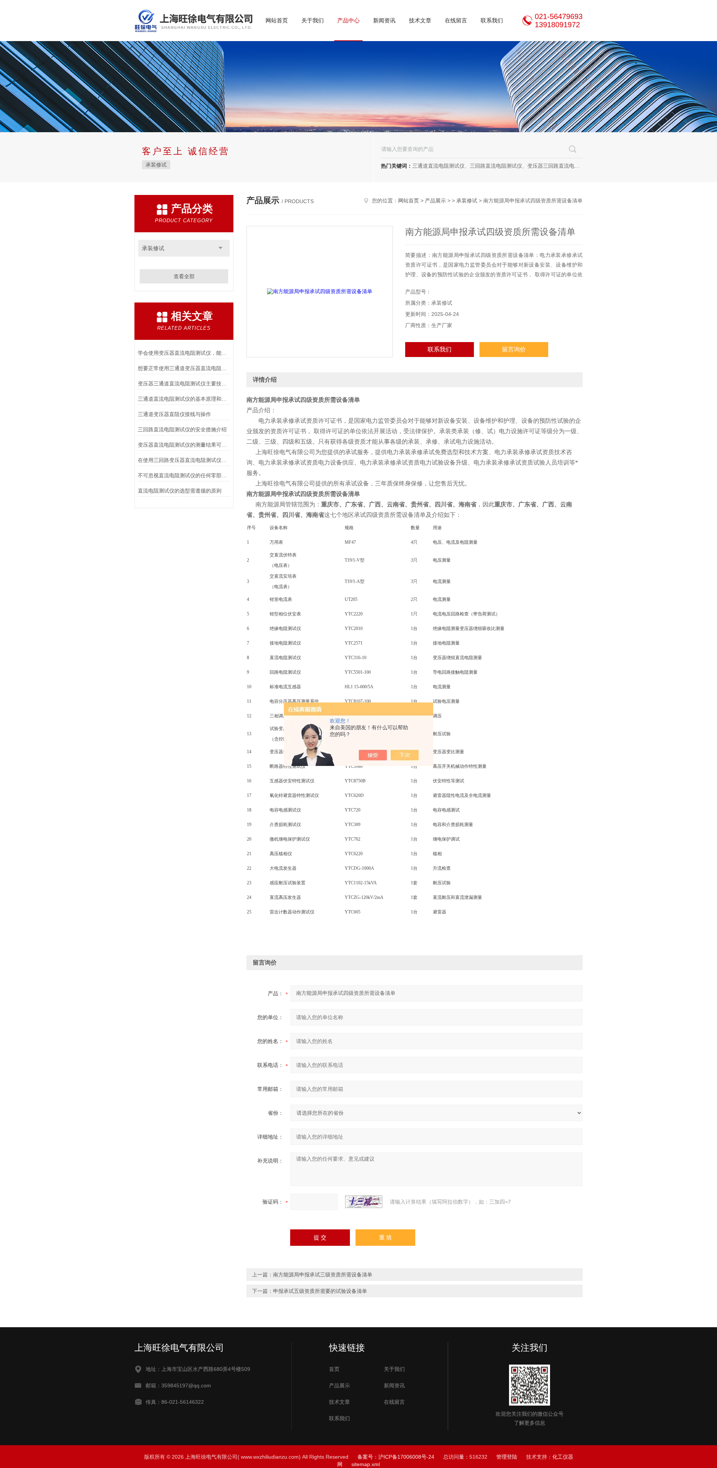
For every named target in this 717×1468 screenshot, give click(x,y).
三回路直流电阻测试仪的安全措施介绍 (182, 429)
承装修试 (156, 165)
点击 (220, 248)
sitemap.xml (365, 1464)
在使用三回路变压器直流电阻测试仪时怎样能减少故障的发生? (184, 460)
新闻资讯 (384, 20)
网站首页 (277, 20)
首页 (334, 1369)
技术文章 (420, 20)
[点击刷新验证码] (363, 1201)
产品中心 (348, 20)
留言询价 (514, 349)
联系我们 (492, 20)
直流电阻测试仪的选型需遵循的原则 (179, 491)
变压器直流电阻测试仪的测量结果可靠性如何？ (184, 445)
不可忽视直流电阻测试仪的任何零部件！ (184, 475)
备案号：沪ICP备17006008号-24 (395, 1457)
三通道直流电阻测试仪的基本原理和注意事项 (184, 399)
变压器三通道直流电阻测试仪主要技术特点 (184, 384)
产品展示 (435, 201)
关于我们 (312, 20)
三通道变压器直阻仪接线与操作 (174, 414)
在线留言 (456, 20)
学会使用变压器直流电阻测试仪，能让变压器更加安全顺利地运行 (184, 353)
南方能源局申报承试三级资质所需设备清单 (322, 1275)
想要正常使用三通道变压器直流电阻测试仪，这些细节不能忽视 (184, 368)
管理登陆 (506, 1457)
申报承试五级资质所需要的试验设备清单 (320, 1291)
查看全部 (184, 276)
